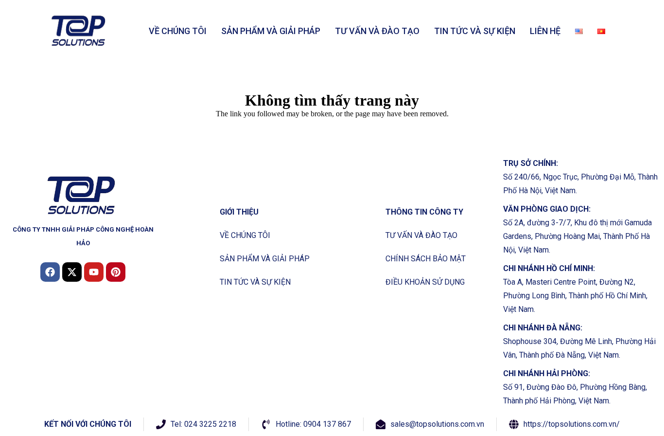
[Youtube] (94, 272)
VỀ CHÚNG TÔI (178, 31)
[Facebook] (50, 272)
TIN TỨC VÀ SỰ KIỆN (474, 31)
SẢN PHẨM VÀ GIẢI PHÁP (270, 31)
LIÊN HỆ (545, 31)
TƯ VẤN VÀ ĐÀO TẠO (377, 31)
